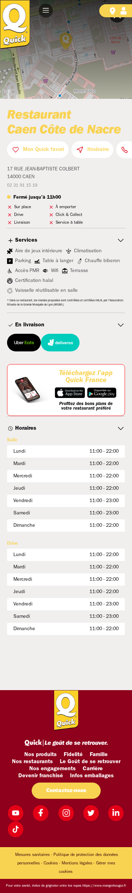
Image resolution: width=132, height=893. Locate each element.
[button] (46, 11)
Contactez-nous (66, 791)
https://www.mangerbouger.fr (104, 886)
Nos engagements (52, 769)
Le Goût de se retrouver (90, 762)
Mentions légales (77, 863)
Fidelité (73, 755)
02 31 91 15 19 (22, 185)
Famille (99, 755)
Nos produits (40, 755)
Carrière (93, 769)
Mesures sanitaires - (33, 855)
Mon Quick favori (43, 149)
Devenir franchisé (40, 776)
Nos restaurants (32, 762)
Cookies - (52, 863)
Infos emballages (92, 776)
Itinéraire (98, 149)
